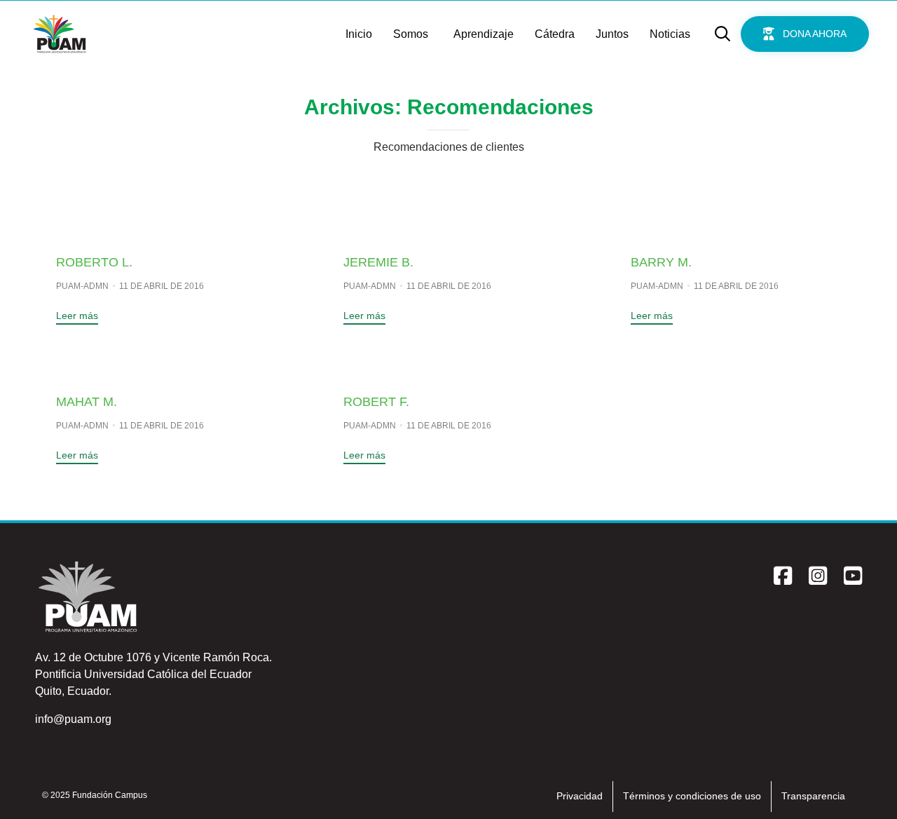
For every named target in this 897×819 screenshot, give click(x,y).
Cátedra (555, 34)
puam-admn (82, 286)
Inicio (358, 34)
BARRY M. (661, 262)
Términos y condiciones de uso (692, 795)
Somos (410, 34)
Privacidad (579, 795)
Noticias (670, 34)
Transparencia (813, 795)
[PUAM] (59, 34)
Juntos (612, 34)
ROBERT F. (376, 402)
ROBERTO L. (94, 262)
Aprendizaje (483, 34)
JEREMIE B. (378, 262)
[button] (805, 33)
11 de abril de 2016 (161, 286)
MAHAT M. (86, 402)
